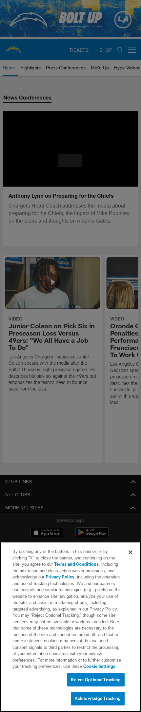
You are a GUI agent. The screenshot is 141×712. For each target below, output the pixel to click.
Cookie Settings (71, 666)
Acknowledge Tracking (98, 698)
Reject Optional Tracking (96, 680)
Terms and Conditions (57, 564)
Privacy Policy (59, 577)
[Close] (130, 552)
